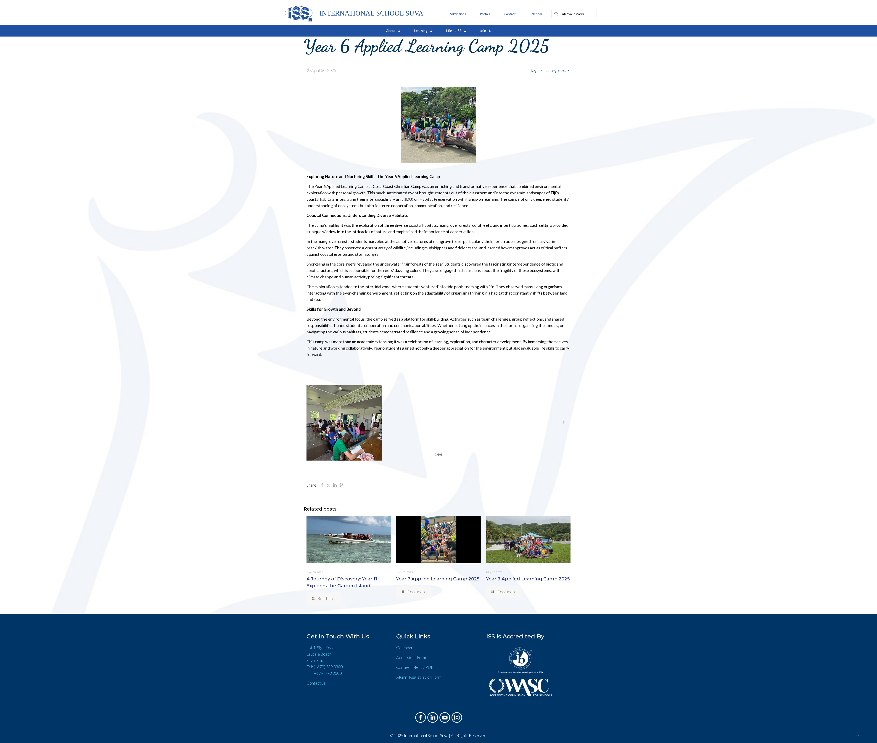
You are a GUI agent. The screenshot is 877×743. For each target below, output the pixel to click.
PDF (429, 667)
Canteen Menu (409, 667)
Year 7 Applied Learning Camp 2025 (438, 579)
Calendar (404, 647)
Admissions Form (411, 657)
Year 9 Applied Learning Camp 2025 (528, 579)
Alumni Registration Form (418, 677)
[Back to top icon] (858, 735)
